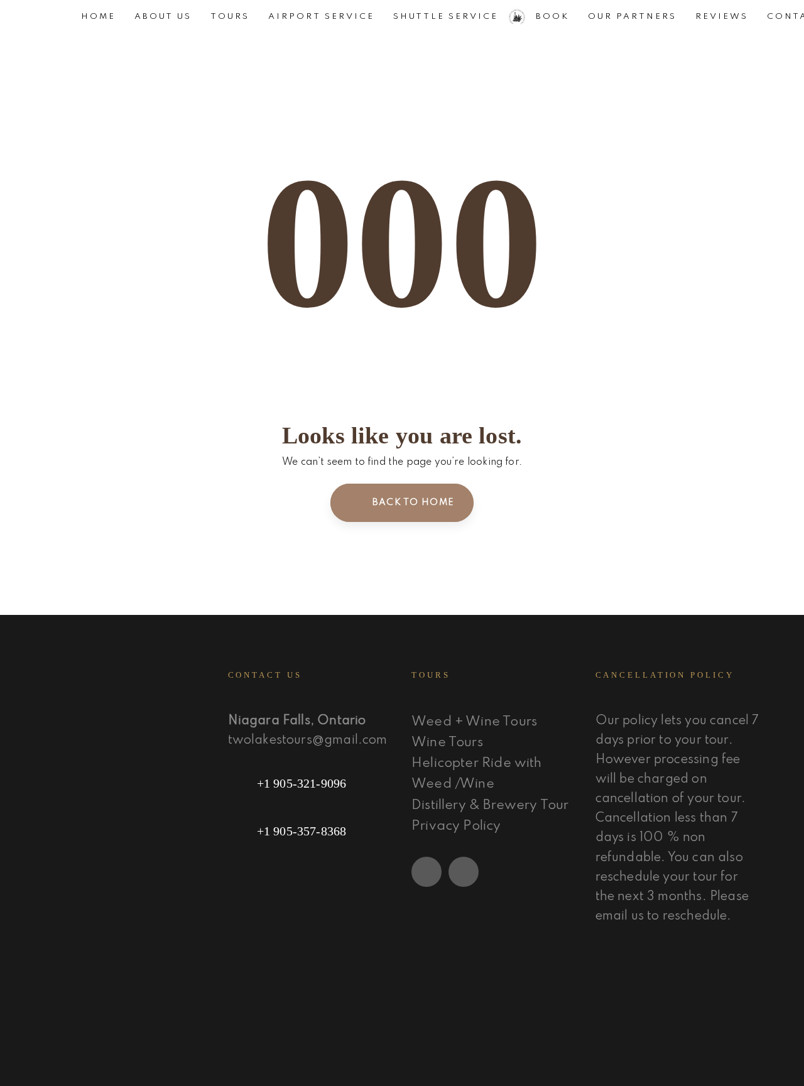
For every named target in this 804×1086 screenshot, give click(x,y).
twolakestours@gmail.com (308, 740)
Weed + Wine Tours (474, 722)
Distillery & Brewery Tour (490, 805)
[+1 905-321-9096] (310, 783)
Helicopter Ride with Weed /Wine (476, 774)
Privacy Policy (456, 826)
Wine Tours (447, 742)
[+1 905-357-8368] (310, 831)
